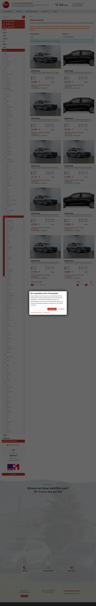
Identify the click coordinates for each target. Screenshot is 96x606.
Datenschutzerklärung (36, 312)
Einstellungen (61, 309)
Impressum (46, 312)
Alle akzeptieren (52, 309)
